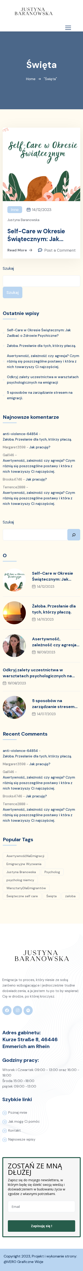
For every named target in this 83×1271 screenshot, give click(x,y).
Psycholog (52, 872)
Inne (15, 209)
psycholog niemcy (20, 880)
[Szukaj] (73, 534)
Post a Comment (60, 250)
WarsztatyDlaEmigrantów (26, 888)
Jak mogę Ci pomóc (24, 1121)
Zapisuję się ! (41, 1226)
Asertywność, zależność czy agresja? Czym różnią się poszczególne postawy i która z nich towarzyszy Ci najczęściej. (43, 361)
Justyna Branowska (21, 872)
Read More (17, 250)
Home (31, 79)
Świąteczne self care (22, 896)
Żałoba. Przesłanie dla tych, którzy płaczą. (41, 345)
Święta (51, 896)
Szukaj (8, 268)
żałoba (70, 896)
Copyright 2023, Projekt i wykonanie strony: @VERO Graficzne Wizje (41, 1259)
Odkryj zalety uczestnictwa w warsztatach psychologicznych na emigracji (43, 380)
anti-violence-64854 (20, 434)
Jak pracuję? (39, 447)
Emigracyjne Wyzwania (24, 864)
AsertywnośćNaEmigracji (25, 856)
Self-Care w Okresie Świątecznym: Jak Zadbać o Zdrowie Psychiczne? (36, 235)
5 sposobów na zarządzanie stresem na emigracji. (39, 395)
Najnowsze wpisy (21, 1139)
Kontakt (14, 1130)
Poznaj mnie (17, 1112)
